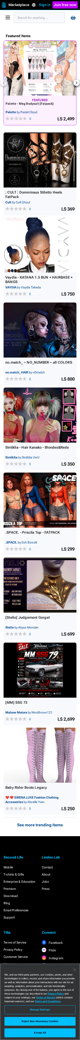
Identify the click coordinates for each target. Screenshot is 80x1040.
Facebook (55, 942)
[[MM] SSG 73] (40, 670)
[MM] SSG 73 (16, 702)
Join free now (65, 5)
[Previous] (3, 83)
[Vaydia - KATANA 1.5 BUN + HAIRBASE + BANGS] (40, 245)
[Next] (76, 83)
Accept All (40, 1032)
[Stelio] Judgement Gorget (27, 617)
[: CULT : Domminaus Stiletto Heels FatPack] (40, 160)
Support (9, 917)
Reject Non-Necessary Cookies (40, 1021)
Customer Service (16, 957)
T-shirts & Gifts (14, 874)
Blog (7, 903)
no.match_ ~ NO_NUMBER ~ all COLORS (38, 362)
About (46, 874)
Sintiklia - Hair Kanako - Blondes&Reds (37, 447)
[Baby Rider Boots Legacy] (40, 755)
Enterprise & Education (19, 881)
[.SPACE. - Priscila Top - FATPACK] (40, 500)
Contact (47, 867)
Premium (10, 889)
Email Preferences (16, 910)
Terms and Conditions (48, 1001)
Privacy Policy (13, 949)
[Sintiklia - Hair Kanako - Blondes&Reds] (40, 415)
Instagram (55, 958)
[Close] (75, 970)
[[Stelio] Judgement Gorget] (40, 585)
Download (11, 896)
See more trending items (40, 825)
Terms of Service (15, 942)
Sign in (44, 5)
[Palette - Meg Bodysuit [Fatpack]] (40, 68)
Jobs (45, 881)
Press (46, 889)
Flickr (52, 950)
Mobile (8, 867)
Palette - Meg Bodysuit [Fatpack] (30, 103)
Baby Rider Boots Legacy (26, 787)
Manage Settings (40, 1009)
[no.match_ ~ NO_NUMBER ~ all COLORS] (40, 330)
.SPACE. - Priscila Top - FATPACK (32, 532)
